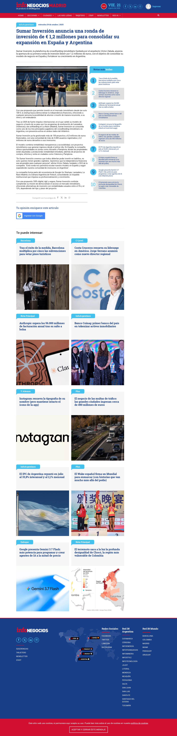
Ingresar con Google (33, 215)
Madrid (146, 643)
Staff (91, 15)
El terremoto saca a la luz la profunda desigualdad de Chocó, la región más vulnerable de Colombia (110, 185)
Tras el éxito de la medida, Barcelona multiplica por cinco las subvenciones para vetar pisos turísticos (110, 81)
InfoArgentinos (26, 24)
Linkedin (106, 643)
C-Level (79, 240)
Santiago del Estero (128, 700)
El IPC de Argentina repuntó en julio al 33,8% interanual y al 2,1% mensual (110, 149)
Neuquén (126, 676)
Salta (124, 684)
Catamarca (127, 639)
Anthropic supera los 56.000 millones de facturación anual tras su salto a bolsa (109, 105)
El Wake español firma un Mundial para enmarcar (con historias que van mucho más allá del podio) (109, 160)
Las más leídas (65, 15)
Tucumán (126, 705)
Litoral (125, 669)
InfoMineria (128, 654)
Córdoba (126, 642)
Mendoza (126, 673)
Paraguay (147, 651)
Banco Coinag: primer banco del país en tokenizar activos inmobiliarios (110, 116)
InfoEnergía (128, 646)
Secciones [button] (32, 15)
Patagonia (127, 680)
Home (21, 15)
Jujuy (125, 665)
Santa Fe (126, 695)
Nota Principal (28, 316)
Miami (145, 647)
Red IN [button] (115, 15)
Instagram (107, 647)
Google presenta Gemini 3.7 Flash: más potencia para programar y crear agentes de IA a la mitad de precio (110, 173)
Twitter (105, 640)
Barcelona (26, 240)
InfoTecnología (129, 661)
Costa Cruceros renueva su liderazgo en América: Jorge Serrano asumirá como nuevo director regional (109, 94)
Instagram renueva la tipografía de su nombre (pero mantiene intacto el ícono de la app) (110, 126)
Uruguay (147, 655)
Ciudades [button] (47, 15)
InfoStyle (127, 657)
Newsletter (103, 15)
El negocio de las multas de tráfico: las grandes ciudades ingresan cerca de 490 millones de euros (110, 138)
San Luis (126, 691)
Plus (78, 391)
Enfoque (25, 542)
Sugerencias (22, 649)
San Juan (126, 688)
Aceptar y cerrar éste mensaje (89, 729)
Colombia (147, 640)
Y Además (26, 391)
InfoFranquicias (130, 650)
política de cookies (139, 723)
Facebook (106, 636)
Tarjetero (80, 15)
